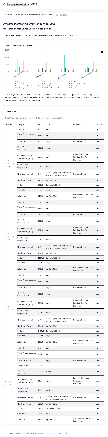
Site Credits (64, 433)
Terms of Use (51, 433)
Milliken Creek (47, 15)
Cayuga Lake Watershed (27, 15)
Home (11, 15)
